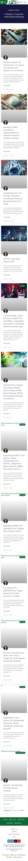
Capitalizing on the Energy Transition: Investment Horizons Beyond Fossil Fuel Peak (12, 198)
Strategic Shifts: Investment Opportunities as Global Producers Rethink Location (11, 132)
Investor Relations (14, 834)
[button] (2, 2)
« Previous (7, 810)
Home (5, 819)
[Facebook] (12, 841)
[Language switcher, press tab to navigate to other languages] (25, 2)
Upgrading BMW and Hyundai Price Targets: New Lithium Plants (13, 528)
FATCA (12, 844)
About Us (12, 819)
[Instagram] (19, 841)
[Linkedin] (8, 841)
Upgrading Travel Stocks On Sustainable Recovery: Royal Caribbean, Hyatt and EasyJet (13, 723)
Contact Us (14, 829)
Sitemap (23, 844)
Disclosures (17, 844)
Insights (10, 823)
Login (14, 836)
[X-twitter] (15, 841)
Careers (14, 831)
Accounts (21, 819)
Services (18, 823)
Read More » (7, 85)
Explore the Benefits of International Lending (13, 788)
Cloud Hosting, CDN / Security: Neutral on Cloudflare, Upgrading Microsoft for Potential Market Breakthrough (13, 321)
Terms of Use (6, 844)
